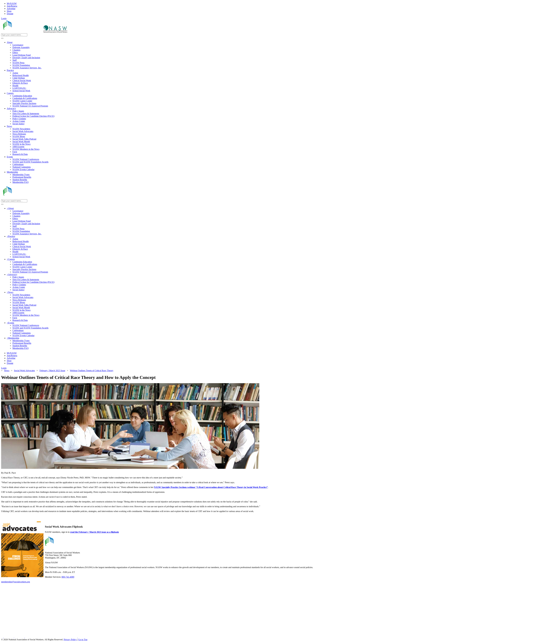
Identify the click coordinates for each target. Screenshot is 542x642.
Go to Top (82, 639)
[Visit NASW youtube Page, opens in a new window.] (19, 637)
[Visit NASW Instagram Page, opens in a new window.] (51, 637)
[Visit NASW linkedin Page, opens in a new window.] (9, 637)
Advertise (11, 8)
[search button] (2, 38)
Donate (10, 13)
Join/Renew (12, 6)
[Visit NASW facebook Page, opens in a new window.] (2, 637)
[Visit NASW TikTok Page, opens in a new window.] (83, 637)
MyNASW (12, 3)
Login (3, 18)
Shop (9, 11)
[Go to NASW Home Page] (22, 32)
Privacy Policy (70, 639)
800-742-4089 (68, 577)
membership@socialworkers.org (15, 582)
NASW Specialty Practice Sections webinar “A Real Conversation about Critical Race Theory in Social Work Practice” (211, 487)
